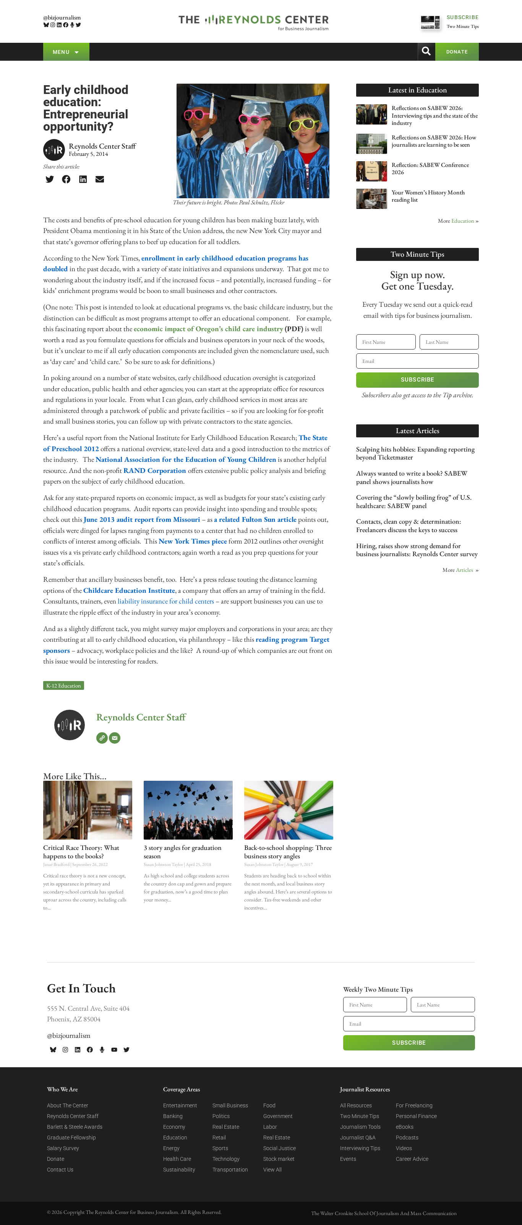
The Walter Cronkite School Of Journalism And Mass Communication (384, 1213)
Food (269, 1105)
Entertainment (180, 1105)
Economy (174, 1127)
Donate (55, 1159)
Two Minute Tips (359, 1116)
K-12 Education (63, 685)
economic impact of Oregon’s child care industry (208, 328)
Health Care (177, 1159)
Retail (219, 1137)
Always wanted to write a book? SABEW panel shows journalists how (411, 477)
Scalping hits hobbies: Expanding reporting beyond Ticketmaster (415, 453)
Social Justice (279, 1148)
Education (462, 220)
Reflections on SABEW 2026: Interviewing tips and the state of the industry (435, 115)
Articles (464, 569)
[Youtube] (114, 1050)
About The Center (67, 1105)
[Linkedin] (59, 25)
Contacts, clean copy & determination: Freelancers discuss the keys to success (408, 525)
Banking (173, 1116)
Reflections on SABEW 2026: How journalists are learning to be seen (434, 141)
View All (272, 1170)
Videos (404, 1148)
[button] (49, 179)
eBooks (404, 1127)
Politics (221, 1116)
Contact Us (60, 1170)
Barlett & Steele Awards (74, 1127)
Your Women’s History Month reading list (428, 196)
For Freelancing (414, 1105)
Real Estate (225, 1127)
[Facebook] (65, 25)
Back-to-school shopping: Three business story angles (288, 851)
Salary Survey (63, 1148)
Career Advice (412, 1159)
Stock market (279, 1159)
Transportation (230, 1170)
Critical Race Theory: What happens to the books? (81, 851)
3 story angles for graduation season (183, 851)
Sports (220, 1148)
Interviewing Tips (360, 1148)
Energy (171, 1148)
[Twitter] (78, 25)
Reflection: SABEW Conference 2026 (430, 168)
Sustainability (179, 1170)
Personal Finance (416, 1116)
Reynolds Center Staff (140, 716)
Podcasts (407, 1137)
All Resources (356, 1105)
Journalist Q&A (358, 1137)
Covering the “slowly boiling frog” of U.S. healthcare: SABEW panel (414, 501)
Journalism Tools (360, 1127)
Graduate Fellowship (71, 1137)
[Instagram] (53, 25)
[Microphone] (72, 25)
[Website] (102, 738)
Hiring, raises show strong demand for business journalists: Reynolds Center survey (417, 549)
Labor (270, 1127)
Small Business (230, 1105)
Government (278, 1116)
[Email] (114, 738)
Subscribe (417, 379)
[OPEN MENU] (76, 52)
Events (348, 1159)
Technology (226, 1159)
